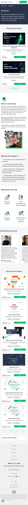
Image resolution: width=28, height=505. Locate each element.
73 (14, 430)
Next (5, 267)
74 (17, 430)
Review (19, 296)
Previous (1, 267)
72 (11, 430)
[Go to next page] (23, 431)
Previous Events (14, 88)
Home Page (4, 5)
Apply (20, 56)
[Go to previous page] (5, 431)
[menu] (2, 2)
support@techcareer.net (14, 487)
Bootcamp (11, 5)
